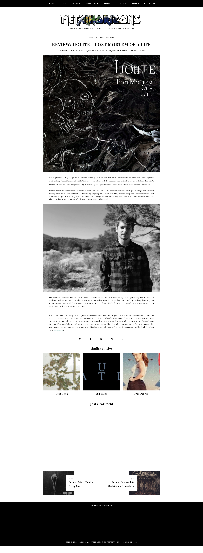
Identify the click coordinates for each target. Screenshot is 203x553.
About (63, 3)
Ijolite (84, 51)
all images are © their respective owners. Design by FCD (112, 542)
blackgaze (63, 51)
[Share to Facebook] (90, 338)
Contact (122, 3)
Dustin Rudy (74, 51)
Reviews (108, 3)
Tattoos (76, 3)
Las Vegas (106, 51)
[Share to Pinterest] (101, 338)
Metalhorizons (79, 542)
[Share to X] (80, 338)
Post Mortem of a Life (122, 51)
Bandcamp (58, 330)
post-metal (139, 51)
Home (51, 3)
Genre (134, 3)
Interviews (91, 3)
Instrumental (94, 51)
